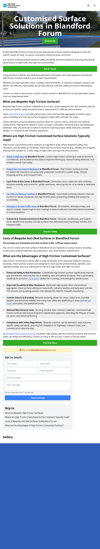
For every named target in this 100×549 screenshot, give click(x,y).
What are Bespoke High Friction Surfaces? (24, 413)
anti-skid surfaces (17, 114)
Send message (38, 397)
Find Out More (50, 343)
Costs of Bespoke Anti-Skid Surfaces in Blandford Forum (31, 421)
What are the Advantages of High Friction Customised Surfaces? (34, 425)
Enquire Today (50, 231)
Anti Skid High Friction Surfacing (20, 333)
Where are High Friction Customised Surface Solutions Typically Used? (37, 417)
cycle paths (34, 278)
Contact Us (50, 41)
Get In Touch (50, 68)
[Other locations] (88, 5)
